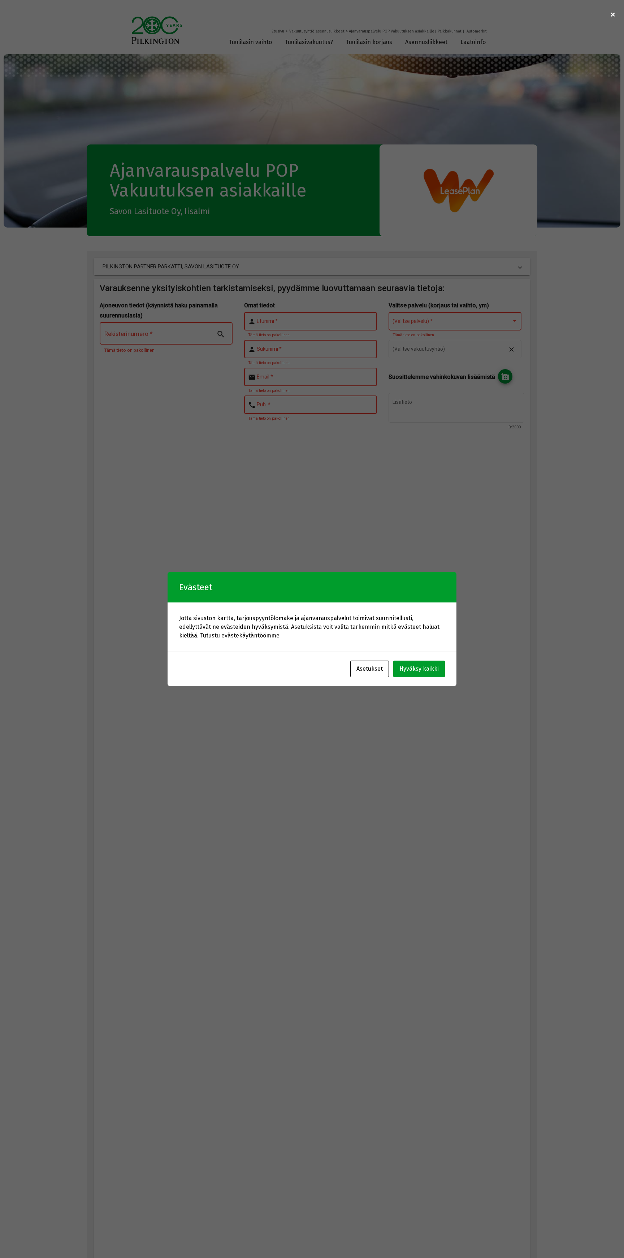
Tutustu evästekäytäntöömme (240, 635)
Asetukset (369, 668)
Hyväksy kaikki (419, 668)
